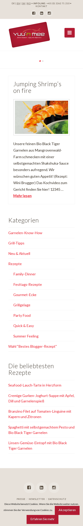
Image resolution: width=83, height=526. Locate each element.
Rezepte (15, 263)
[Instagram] (49, 13)
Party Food (22, 315)
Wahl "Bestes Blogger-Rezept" (32, 346)
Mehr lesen (22, 196)
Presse (21, 499)
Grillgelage (21, 305)
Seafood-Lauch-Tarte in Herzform (34, 385)
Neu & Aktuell (19, 253)
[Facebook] (33, 13)
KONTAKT (41, 6)
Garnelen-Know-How (25, 233)
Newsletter (37, 499)
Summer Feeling (25, 336)
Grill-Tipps (16, 243)
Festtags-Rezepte (27, 284)
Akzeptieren (67, 510)
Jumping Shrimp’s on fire (37, 87)
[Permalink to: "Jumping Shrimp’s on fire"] (41, 117)
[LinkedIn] (41, 13)
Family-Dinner (24, 274)
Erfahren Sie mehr (42, 519)
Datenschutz (57, 499)
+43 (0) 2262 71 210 (58, 3)
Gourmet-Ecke (24, 294)
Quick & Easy (23, 325)
